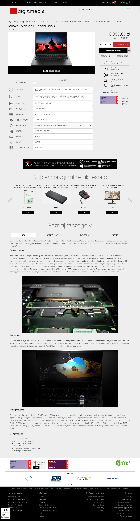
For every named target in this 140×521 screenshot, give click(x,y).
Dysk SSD (20, 103)
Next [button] (130, 201)
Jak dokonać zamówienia (96, 497)
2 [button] (72, 484)
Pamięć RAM (21, 109)
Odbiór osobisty (98, 502)
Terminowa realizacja (125, 511)
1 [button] (68, 484)
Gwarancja (21, 126)
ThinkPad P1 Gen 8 (14, 497)
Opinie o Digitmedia (45, 505)
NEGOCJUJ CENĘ (122, 56)
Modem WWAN (22, 120)
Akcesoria (44, 3)
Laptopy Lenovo (28, 21)
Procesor (20, 89)
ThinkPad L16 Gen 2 (15, 508)
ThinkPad (40, 21)
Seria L (49, 21)
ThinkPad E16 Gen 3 (15, 511)
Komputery (31, 3)
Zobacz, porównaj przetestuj (117, 80)
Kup (28, 212)
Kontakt (64, 3)
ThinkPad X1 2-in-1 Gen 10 (17, 502)
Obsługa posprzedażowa (123, 513)
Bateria (19, 137)
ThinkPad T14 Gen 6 (15, 505)
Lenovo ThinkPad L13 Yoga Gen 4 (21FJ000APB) (102, 21)
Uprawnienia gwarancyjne (48, 511)
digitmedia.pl (14, 21)
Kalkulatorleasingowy (115, 91)
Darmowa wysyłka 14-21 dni (117, 63)
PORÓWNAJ (105, 56)
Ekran (18, 96)
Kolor (18, 142)
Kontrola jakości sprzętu (124, 502)
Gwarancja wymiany (125, 505)
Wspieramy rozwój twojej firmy (120, 86)
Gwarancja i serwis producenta (117, 74)
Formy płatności (98, 505)
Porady (129, 497)
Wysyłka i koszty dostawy (95, 499)
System (19, 131)
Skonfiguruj (21, 82)
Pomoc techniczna (126, 516)
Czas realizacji (99, 508)
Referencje (42, 499)
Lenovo (13, 3)
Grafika (19, 114)
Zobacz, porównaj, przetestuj (122, 508)
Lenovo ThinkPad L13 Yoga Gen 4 (68, 21)
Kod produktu (22, 148)
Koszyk (125, 2)
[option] (28, 199)
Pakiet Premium (126, 499)
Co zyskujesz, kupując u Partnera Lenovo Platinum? (124, 101)
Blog (40, 513)
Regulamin (42, 502)
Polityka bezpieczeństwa (47, 508)
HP (21, 3)
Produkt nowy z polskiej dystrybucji (119, 68)
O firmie (41, 497)
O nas (54, 3)
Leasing (101, 511)
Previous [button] (10, 201)
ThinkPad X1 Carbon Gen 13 (17, 499)
